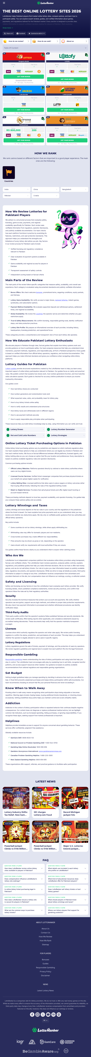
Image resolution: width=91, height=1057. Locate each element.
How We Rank (45, 948)
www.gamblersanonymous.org (50, 751)
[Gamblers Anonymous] (31, 1049)
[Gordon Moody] (66, 1049)
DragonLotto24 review (24, 80)
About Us (45, 936)
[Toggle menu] (4, 3)
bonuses (39, 292)
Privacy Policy (45, 979)
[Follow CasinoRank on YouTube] (48, 1022)
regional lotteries (61, 300)
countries (39, 314)
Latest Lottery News (45, 998)
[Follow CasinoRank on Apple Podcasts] (58, 1022)
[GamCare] (47, 1049)
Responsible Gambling (45, 975)
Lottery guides (10, 368)
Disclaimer (45, 983)
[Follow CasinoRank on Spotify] (53, 1022)
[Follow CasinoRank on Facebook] (32, 1022)
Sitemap (45, 952)
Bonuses (45, 967)
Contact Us (45, 940)
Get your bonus (23, 76)
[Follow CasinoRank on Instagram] (37, 1022)
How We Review (45, 944)
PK (44, 1028)
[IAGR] (20, 1049)
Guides (45, 971)
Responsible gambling (13, 659)
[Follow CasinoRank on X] (42, 1022)
